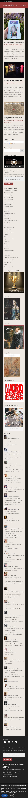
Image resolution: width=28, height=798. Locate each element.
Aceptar (4, 795)
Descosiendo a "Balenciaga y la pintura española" (13, 80)
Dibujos (5, 211)
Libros (21, 46)
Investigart (8, 120)
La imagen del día (7, 232)
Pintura (5, 255)
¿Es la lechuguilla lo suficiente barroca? (13, 482)
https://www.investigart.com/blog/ (10, 776)
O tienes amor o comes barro (11, 523)
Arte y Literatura (7, 46)
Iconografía (6, 229)
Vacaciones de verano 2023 (10, 652)
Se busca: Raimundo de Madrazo (12, 641)
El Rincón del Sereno (8, 213)
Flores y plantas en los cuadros (10, 220)
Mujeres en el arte (7, 239)
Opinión (19, 84)
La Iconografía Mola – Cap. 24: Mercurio (14, 608)
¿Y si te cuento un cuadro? (9, 190)
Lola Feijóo (8, 82)
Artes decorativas (7, 199)
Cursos (5, 209)
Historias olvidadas (16, 46)
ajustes (14, 792)
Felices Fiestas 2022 (9, 654)
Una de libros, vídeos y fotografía (12, 513)
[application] (14, 162)
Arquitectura (20, 120)
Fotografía (6, 223)
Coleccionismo (7, 204)
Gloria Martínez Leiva (10, 44)
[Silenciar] (20, 166)
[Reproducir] (6, 166)
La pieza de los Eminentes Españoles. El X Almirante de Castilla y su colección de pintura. (14, 583)
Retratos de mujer (7, 260)
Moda (5, 236)
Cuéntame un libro (8, 206)
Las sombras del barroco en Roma (12, 520)
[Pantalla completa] (22, 166)
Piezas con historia (8, 253)
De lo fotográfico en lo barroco (11, 548)
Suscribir (8, 183)
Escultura (6, 216)
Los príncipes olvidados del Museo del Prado (14, 591)
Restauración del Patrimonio (10, 257)
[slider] (13, 166)
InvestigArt (14, 769)
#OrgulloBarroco (7, 192)
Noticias (15, 84)
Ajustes (11, 795)
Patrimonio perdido (8, 250)
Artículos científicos (8, 202)
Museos (5, 241)
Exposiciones (10, 84)
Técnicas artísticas (7, 267)
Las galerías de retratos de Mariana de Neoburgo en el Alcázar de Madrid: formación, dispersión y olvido (13, 595)
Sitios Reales (6, 262)
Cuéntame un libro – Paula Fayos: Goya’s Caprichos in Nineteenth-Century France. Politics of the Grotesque (13, 531)
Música (5, 243)
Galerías (5, 225)
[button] (14, 162)
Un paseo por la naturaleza (10, 511)
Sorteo (5, 264)
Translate (14, 143)
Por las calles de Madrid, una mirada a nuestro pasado (14, 42)
